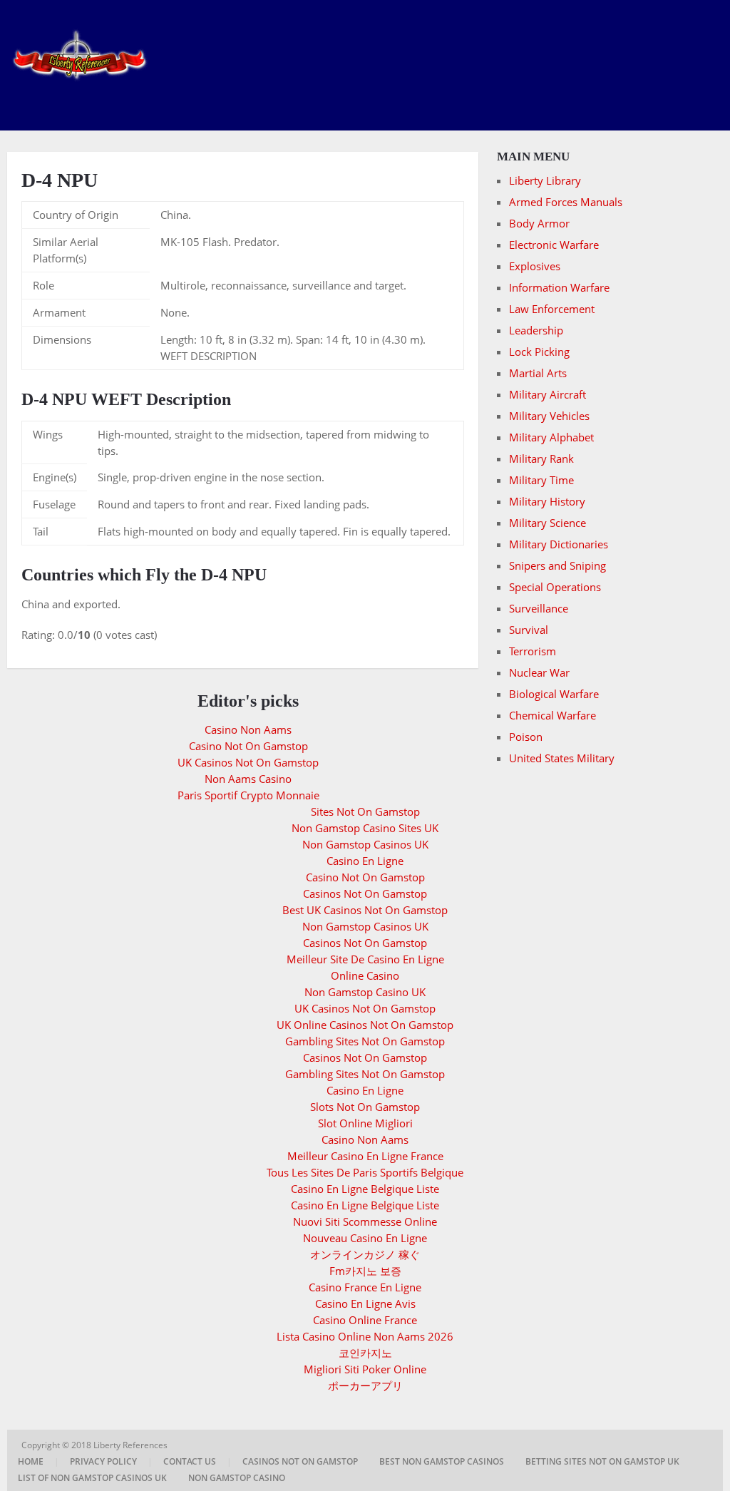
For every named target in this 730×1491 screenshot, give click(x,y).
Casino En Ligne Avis (365, 1303)
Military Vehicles (549, 416)
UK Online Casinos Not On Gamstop (365, 1025)
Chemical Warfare (552, 715)
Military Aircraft (547, 394)
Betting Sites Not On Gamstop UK (602, 1461)
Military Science (547, 523)
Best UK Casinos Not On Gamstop (365, 910)
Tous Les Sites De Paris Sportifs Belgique (365, 1172)
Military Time (541, 480)
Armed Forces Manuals (565, 202)
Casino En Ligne (365, 861)
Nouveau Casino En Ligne (365, 1238)
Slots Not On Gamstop (365, 1107)
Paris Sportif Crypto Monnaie (248, 795)
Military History (547, 501)
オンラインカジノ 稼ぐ (365, 1254)
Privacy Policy (103, 1461)
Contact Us (189, 1461)
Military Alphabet (551, 437)
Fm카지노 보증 (365, 1271)
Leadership (536, 330)
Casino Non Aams (248, 729)
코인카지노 (365, 1353)
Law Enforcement (552, 309)
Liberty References (131, 1445)
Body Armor (539, 223)
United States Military (562, 758)
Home (30, 1461)
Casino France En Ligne (365, 1287)
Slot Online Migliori (365, 1123)
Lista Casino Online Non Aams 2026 (365, 1336)
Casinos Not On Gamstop (365, 893)
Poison (526, 736)
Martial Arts (538, 373)
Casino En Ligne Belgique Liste (365, 1189)
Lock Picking (539, 351)
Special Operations (555, 587)
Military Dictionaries (558, 544)
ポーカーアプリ (365, 1385)
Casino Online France (365, 1320)
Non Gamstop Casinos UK (365, 844)
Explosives (534, 266)
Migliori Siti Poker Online (365, 1369)
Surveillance (538, 608)
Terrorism (532, 651)
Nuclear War (539, 672)
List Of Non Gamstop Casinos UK (92, 1478)
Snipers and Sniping (557, 565)
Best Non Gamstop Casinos (441, 1461)
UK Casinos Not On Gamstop (248, 762)
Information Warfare (559, 287)
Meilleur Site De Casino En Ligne (365, 959)
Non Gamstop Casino (236, 1478)
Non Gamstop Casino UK (365, 992)
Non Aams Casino (248, 779)
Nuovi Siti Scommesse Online (365, 1221)
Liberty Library (545, 180)
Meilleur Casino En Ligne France (365, 1156)
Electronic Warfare (554, 244)
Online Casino (365, 975)
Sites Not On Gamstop (365, 811)
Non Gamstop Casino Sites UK (365, 828)
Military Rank (541, 458)
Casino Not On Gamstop (248, 746)
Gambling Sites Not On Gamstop (365, 1041)
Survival (528, 629)
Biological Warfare (554, 694)
